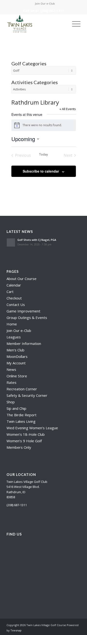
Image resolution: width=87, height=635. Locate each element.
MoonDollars (17, 356)
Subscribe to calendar (41, 171)
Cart (10, 291)
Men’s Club (15, 350)
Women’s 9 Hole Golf (24, 440)
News (11, 369)
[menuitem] (44, 3)
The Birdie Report (21, 414)
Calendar (14, 285)
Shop (11, 401)
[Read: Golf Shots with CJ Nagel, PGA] (11, 242)
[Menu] (73, 23)
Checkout (14, 298)
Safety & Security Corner (27, 395)
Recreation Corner (22, 388)
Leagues (14, 337)
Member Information (24, 343)
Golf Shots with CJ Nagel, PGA (36, 240)
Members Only (19, 447)
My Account (16, 363)
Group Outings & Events (27, 317)
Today (43, 154)
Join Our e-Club (45, 3)
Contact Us (16, 304)
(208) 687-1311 (52, 10)
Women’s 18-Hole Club (26, 434)
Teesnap (16, 630)
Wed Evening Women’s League (32, 427)
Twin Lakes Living (21, 421)
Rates (11, 382)
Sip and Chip (16, 408)
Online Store (17, 376)
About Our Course (21, 278)
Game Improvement (23, 311)
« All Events (67, 109)
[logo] (36, 23)
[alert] (43, 125)
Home (12, 324)
